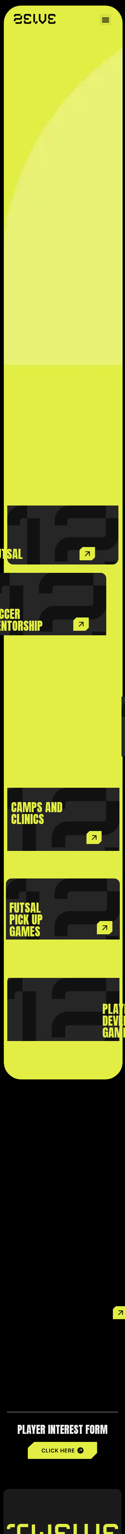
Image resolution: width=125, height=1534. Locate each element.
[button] (105, 19)
